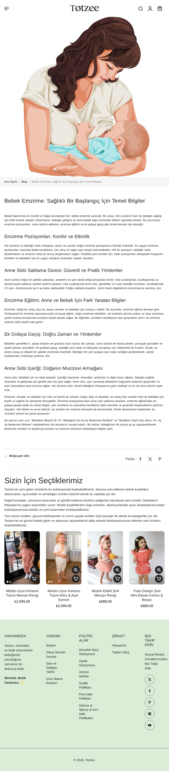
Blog (24, 181)
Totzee (90, 760)
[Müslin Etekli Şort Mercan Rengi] (105, 557)
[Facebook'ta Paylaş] (140, 459)
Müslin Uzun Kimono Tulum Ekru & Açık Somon (64, 595)
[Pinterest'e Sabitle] (160, 459)
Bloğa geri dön (19, 455)
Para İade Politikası (86, 696)
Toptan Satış (120, 652)
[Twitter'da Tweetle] (150, 459)
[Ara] (140, 8)
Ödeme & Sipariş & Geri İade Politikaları (88, 712)
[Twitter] (149, 679)
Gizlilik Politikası (85, 685)
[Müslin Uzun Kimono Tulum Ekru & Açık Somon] (63, 557)
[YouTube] (149, 725)
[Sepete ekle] (34, 579)
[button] (6, 8)
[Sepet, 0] (160, 8)
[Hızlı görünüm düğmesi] (34, 570)
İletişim (51, 645)
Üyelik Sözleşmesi (87, 663)
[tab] (7, 582)
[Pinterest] (149, 702)
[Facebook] (149, 691)
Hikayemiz (119, 645)
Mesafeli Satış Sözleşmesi (89, 652)
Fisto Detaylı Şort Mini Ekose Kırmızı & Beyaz (147, 595)
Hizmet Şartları (84, 674)
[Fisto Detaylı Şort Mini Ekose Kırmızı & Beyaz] (147, 557)
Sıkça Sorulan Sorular (56, 654)
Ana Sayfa (10, 181)
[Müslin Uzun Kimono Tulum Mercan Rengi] (22, 557)
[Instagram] (149, 714)
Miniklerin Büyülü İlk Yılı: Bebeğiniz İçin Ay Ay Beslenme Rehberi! (72, 420)
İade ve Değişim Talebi (51, 668)
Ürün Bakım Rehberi (54, 681)
